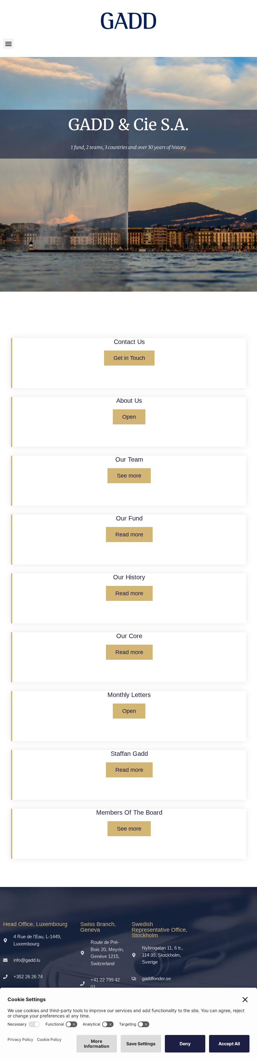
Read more (129, 534)
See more (129, 476)
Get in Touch (129, 358)
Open (129, 417)
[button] (8, 43)
